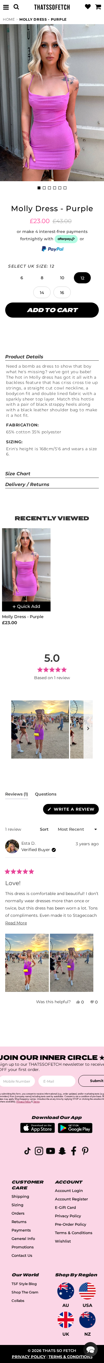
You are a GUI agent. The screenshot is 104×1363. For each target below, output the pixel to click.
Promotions (23, 1247)
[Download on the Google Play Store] (75, 1131)
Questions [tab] (45, 795)
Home (9, 19)
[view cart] (98, 7)
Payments (21, 1230)
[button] (21, 278)
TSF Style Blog (24, 1284)
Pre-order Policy (70, 1224)
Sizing (17, 1205)
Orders (18, 1213)
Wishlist (63, 1241)
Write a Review (75, 810)
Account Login (69, 1190)
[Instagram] (39, 1152)
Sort (45, 829)
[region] (52, 729)
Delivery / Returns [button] (27, 484)
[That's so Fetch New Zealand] (87, 1320)
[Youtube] (50, 1152)
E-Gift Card (65, 1207)
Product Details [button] (24, 357)
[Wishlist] (87, 7)
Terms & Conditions (73, 1233)
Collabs (18, 1300)
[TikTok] (27, 1152)
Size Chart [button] (17, 473)
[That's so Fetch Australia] (66, 1291)
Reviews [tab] (16, 795)
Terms (36, 1101)
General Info (23, 1238)
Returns (19, 1222)
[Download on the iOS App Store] (37, 1131)
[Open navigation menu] (6, 7)
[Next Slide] (88, 729)
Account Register (71, 1199)
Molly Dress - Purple (43, 19)
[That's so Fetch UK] (66, 1320)
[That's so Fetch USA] (87, 1291)
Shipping (20, 1196)
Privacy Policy (68, 1216)
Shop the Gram (25, 1292)
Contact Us (22, 1255)
